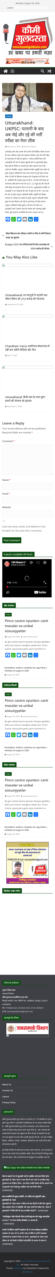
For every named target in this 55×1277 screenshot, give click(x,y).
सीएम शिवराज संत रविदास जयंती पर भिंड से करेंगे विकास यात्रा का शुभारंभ (28, 235)
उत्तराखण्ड (8, 116)
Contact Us (7, 1090)
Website (6, 507)
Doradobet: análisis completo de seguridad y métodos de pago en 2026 (26, 669)
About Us (6, 1084)
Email (6, 493)
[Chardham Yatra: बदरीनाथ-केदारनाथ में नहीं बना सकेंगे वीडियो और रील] (27, 316)
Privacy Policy (9, 1102)
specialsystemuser (30, 636)
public (8, 615)
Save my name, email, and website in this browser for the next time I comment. (24, 528)
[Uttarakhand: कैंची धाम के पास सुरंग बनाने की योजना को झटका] (27, 367)
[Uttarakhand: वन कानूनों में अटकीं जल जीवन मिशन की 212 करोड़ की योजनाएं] (27, 265)
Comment (8, 441)
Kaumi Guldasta (30, 146)
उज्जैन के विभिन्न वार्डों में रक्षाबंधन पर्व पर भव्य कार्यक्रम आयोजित (25, 1229)
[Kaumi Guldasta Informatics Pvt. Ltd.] (5, 71)
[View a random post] (49, 71)
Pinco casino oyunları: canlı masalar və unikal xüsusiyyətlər (26, 625)
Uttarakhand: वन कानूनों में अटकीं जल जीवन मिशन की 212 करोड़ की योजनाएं (26, 297)
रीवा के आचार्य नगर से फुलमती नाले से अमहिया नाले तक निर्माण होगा (25, 1176)
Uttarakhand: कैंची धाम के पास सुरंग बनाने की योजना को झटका (25, 399)
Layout (5, 1096)
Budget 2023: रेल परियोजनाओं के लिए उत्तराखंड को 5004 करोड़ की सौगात (27, 246)
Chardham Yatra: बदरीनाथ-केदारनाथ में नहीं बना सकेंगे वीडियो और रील (27, 348)
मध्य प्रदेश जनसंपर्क (41, 1167)
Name (6, 480)
